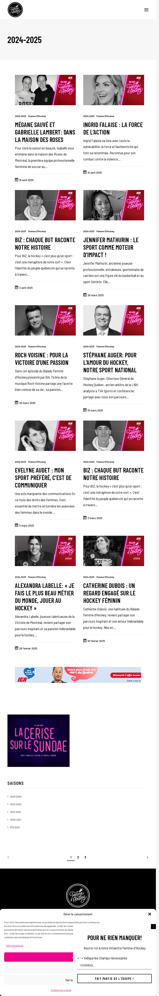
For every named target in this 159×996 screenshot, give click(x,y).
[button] (153, 926)
